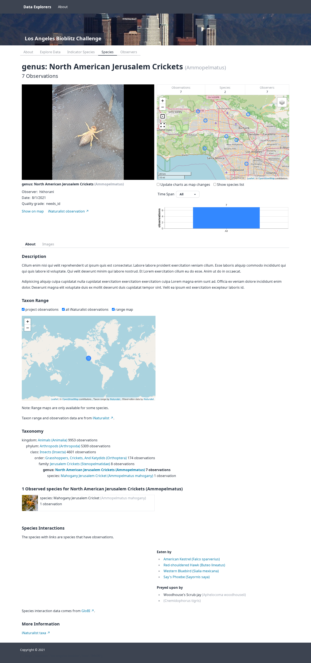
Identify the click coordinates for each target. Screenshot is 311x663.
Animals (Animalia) (52, 440)
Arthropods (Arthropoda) (60, 446)
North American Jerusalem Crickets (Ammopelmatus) (100, 469)
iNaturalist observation (66, 211)
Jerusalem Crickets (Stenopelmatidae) (80, 464)
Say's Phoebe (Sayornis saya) (187, 577)
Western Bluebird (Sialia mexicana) (191, 571)
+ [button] (162, 100)
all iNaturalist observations (87, 309)
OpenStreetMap (266, 178)
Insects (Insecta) (53, 452)
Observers (128, 52)
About (63, 6)
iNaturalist (115, 399)
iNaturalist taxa (34, 633)
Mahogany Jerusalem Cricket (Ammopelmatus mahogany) (107, 475)
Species (108, 52)
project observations (42, 309)
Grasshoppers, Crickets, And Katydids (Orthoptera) (86, 458)
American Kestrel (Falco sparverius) (192, 559)
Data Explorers (37, 6)
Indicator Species (81, 52)
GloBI (85, 610)
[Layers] (282, 102)
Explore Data (50, 52)
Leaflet (250, 178)
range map (124, 309)
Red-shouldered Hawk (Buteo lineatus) (194, 565)
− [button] (162, 107)
